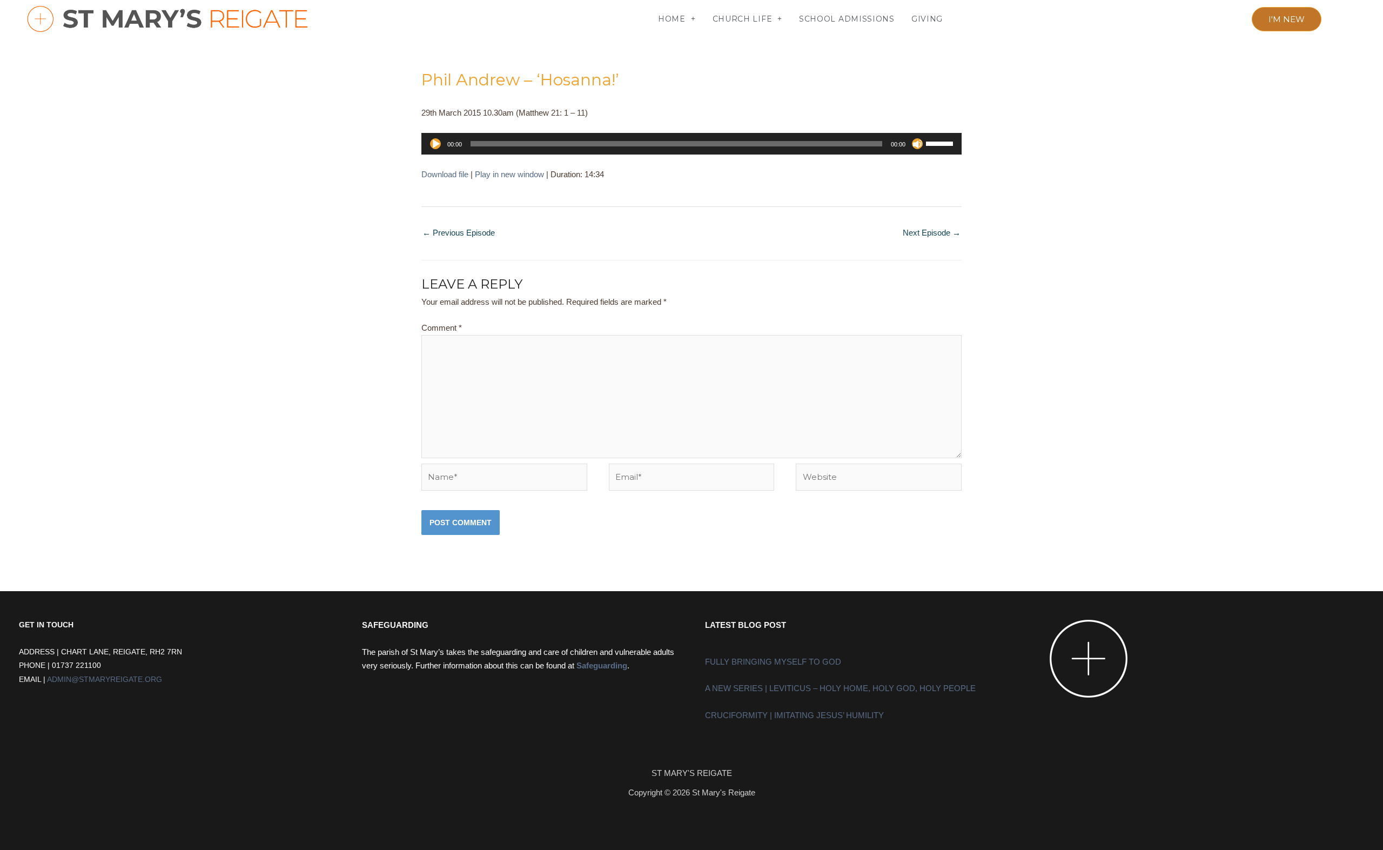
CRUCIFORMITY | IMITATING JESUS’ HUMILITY (794, 715)
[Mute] (917, 143)
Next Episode (932, 232)
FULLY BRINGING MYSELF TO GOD (773, 661)
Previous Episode (458, 232)
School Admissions (847, 19)
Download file (444, 174)
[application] (691, 144)
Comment (441, 327)
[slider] (941, 142)
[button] (358, 19)
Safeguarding (601, 665)
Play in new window (509, 174)
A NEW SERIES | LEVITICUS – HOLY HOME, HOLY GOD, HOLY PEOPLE (840, 688)
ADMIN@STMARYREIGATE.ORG (104, 679)
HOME (672, 19)
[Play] (435, 143)
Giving (927, 19)
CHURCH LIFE (743, 19)
